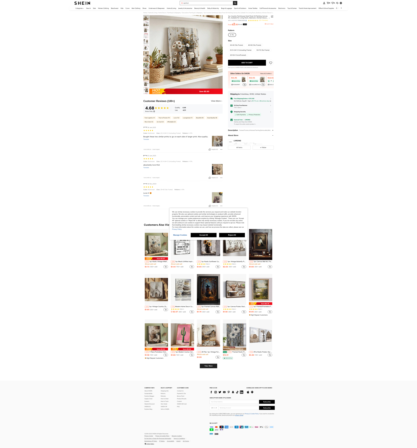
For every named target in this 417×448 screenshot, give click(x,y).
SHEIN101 (147, 406)
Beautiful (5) (200, 118)
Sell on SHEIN (165, 409)
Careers (146, 401)
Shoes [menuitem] (144, 8)
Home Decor (162, 12)
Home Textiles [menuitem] (252, 8)
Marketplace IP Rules (150, 441)
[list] (227, 392)
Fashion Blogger (149, 396)
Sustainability (148, 393)
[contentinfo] (242, 428)
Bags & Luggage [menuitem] (226, 8)
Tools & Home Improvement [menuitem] (307, 8)
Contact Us (180, 391)
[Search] (235, 3)
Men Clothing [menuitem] (136, 8)
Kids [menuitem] (122, 8)
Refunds (163, 396)
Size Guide (164, 404)
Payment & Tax (181, 393)
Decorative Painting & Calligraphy (192, 12)
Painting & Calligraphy (174, 12)
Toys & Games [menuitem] (292, 8)
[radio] (232, 35)
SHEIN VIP (164, 406)
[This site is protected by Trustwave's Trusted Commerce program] (211, 434)
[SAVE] (271, 63)
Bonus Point (180, 396)
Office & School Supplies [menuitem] (326, 8)
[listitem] (238, 81)
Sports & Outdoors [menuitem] (240, 8)
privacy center (239, 415)
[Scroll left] (338, 8)
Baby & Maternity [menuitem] (213, 8)
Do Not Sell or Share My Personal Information (157, 438)
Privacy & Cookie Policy (252, 414)
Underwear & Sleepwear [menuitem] (157, 8)
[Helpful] (209, 149)
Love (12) (176, 118)
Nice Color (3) (149, 122)
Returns (163, 393)
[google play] (252, 393)
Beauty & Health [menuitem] (199, 8)
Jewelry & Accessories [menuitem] (185, 8)
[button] (337, 3)
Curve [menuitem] (127, 8)
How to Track (164, 401)
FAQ (178, 406)
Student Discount (149, 404)
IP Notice (162, 441)
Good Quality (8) (212, 118)
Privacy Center (148, 436)
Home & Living (152, 12)
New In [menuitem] (88, 8)
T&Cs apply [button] (237, 107)
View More (208, 366)
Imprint (178, 441)
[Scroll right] (341, 8)
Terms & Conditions (179, 438)
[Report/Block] (221, 149)
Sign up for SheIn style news (220, 398)
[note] (156, 258)
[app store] (248, 393)
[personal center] (324, 3)
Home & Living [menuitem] (171, 8)
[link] (328, 3)
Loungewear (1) (187, 118)
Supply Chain (148, 399)
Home (145, 12)
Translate (146, 139)
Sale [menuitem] (94, 8)
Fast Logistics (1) (150, 118)
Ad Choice (186, 441)
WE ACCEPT (213, 423)
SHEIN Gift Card (182, 404)
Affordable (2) (171, 122)
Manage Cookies (177, 436)
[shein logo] (82, 3)
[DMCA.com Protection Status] (216, 434)
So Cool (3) (160, 122)
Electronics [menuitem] (281, 8)
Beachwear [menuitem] (114, 8)
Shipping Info (165, 391)
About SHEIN (148, 391)
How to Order (165, 399)
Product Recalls (181, 399)
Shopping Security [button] (240, 111)
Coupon (179, 401)
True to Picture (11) (164, 118)
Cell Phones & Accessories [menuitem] (268, 8)
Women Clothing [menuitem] (103, 8)
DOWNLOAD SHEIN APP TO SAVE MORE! (259, 388)
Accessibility (170, 441)
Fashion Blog (148, 409)
